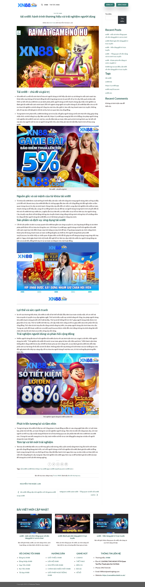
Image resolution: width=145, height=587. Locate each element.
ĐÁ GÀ (79, 569)
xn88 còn (69, 469)
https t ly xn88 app (42, 469)
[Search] (42, 5)
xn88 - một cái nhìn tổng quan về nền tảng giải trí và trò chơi (34, 537)
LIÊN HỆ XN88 (53, 561)
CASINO (79, 558)
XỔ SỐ (78, 572)
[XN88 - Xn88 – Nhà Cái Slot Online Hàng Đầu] (27, 5)
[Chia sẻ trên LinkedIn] (66, 464)
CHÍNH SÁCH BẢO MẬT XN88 (59, 569)
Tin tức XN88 (55, 5)
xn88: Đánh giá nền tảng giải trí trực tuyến (72, 537)
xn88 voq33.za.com (58, 469)
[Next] (128, 533)
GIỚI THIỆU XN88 (55, 558)
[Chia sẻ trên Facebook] (49, 464)
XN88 (46, 5)
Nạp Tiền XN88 (24, 565)
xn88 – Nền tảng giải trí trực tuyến (111, 536)
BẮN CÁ (79, 565)
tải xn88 (24, 469)
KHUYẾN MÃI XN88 (55, 565)
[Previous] (16, 533)
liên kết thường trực (74, 475)
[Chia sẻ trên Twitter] (53, 464)
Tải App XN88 (24, 572)
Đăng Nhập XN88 (25, 561)
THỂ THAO (80, 561)
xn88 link (31, 469)
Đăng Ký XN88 (24, 558)
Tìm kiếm (108, 14)
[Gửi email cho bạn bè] (58, 464)
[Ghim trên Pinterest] (62, 464)
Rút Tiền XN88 (24, 569)
